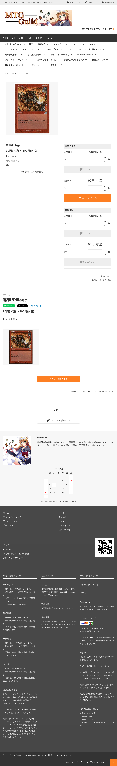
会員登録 (108, 2)
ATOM (11, 549)
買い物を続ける (105, 391)
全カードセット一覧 (91, 28)
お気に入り (14, 161)
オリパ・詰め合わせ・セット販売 (19, 44)
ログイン (91, 2)
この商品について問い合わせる (81, 391)
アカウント (73, 2)
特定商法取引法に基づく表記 (16, 553)
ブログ (38, 38)
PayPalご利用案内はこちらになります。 (95, 666)
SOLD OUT (89, 169)
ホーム (5, 73)
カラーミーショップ (9, 755)
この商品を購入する (58, 379)
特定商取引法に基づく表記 (101, 280)
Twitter (49, 38)
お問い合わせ (25, 38)
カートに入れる (89, 198)
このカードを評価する (60, 420)
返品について (106, 276)
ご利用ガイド (9, 38)
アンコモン (25, 73)
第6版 (14, 73)
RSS (5, 549)
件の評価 (36, 306)
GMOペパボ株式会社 (47, 755)
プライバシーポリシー (13, 557)
